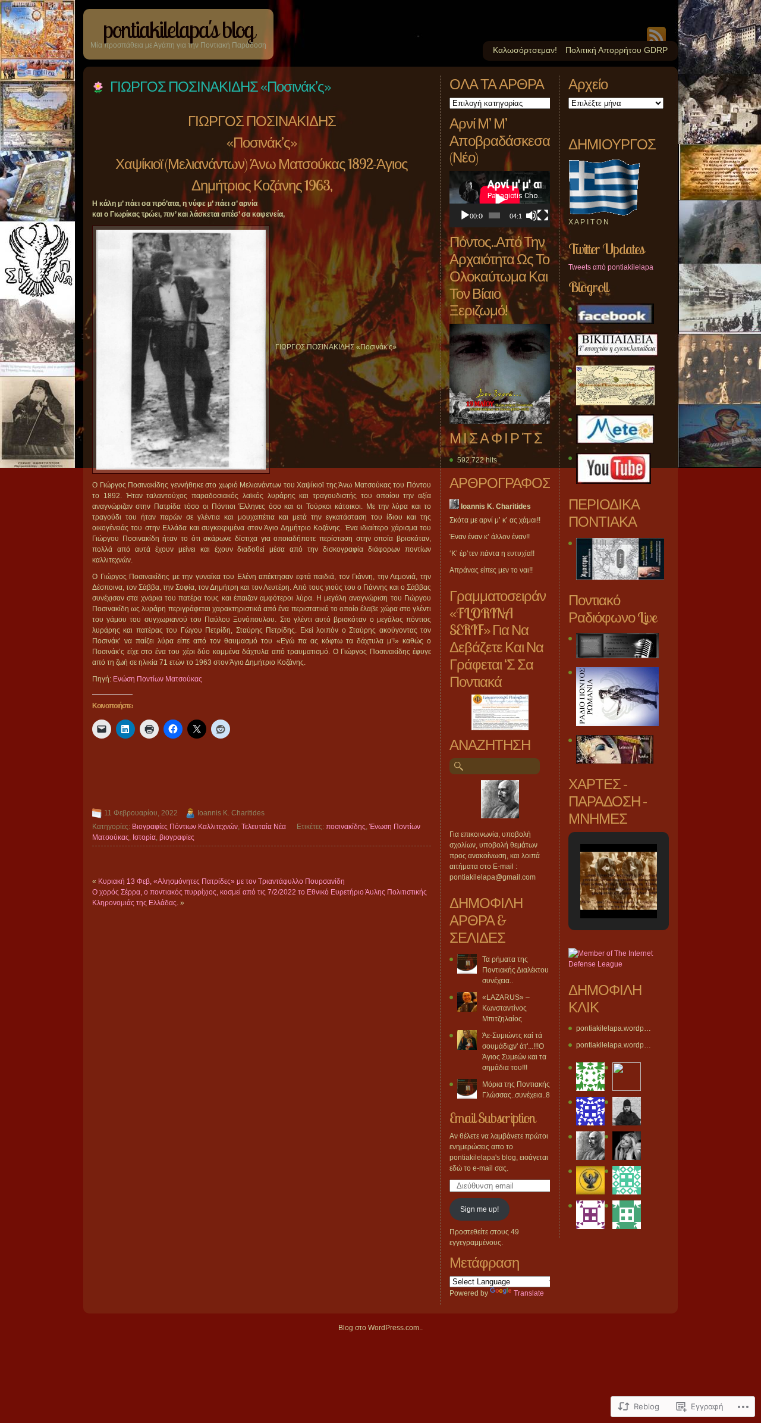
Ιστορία (144, 837)
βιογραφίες (176, 837)
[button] (605, 868)
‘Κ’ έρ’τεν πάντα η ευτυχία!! (491, 553)
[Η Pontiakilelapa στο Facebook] (615, 321)
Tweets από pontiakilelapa (610, 267)
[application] (499, 199)
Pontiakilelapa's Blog (178, 29)
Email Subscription (492, 1118)
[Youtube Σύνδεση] (613, 481)
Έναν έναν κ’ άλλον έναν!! (489, 537)
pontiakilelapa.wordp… (613, 1028)
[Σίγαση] (531, 215)
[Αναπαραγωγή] (465, 215)
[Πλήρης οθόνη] (543, 215)
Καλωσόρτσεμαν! (525, 50)
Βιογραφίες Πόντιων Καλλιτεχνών (185, 826)
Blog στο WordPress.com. (379, 1328)
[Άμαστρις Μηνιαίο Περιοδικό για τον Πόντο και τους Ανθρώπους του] (620, 577)
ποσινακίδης (346, 826)
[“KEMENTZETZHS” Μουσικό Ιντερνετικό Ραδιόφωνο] (617, 656)
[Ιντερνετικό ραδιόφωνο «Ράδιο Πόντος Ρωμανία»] (617, 724)
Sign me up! (479, 1209)
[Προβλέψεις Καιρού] (615, 441)
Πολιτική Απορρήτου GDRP (616, 50)
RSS (656, 34)
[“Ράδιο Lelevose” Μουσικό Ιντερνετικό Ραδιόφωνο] (614, 761)
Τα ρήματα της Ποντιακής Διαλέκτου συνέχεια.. (515, 970)
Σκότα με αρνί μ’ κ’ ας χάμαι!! (494, 520)
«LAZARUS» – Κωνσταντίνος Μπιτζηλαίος (506, 1008)
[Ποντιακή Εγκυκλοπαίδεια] (617, 354)
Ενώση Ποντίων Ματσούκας (157, 679)
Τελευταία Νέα (263, 826)
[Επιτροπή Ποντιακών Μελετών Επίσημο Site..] (615, 403)
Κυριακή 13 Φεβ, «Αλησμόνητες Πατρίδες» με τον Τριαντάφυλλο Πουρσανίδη (221, 881)
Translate (529, 1293)
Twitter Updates (606, 249)
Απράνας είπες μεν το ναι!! (491, 570)
